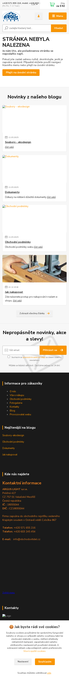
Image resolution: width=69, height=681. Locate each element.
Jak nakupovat (14, 292)
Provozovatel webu (20, 414)
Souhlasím (44, 661)
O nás (13, 391)
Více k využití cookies (34, 651)
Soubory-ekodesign (13, 435)
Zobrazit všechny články (32, 313)
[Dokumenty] (34, 169)
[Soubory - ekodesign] (34, 119)
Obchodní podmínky (18, 242)
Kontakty (14, 406)
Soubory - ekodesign (18, 142)
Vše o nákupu (17, 395)
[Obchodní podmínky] (34, 218)
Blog (12, 410)
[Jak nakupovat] (34, 268)
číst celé (9, 147)
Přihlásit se (50, 350)
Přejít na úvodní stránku (21, 72)
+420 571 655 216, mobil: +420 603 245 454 (25, 3)
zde (49, 672)
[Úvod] (15, 16)
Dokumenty (12, 192)
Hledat (58, 28)
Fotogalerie (16, 403)
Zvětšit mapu (8, 592)
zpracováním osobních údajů (33, 357)
